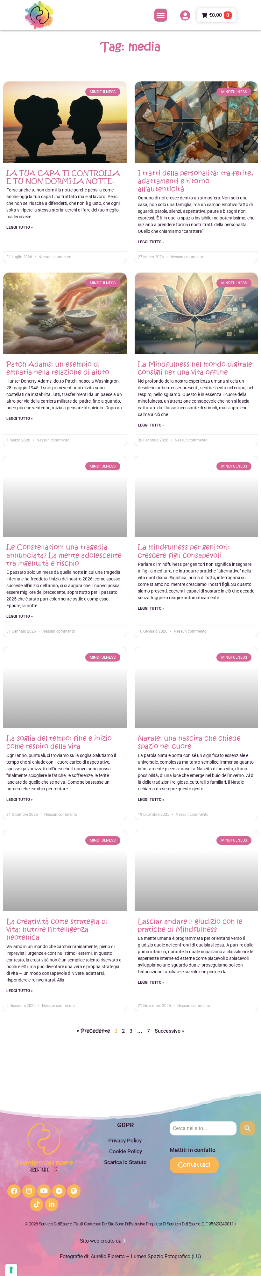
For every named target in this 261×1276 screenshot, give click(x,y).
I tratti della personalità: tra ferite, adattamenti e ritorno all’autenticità (195, 181)
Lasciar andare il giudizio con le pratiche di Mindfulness (190, 925)
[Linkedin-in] (51, 1204)
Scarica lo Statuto (125, 1162)
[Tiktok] (36, 1204)
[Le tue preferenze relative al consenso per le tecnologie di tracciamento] (11, 1270)
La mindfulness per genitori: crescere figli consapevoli (184, 551)
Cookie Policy (125, 1151)
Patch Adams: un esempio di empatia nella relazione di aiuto (57, 368)
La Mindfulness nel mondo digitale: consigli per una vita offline (196, 368)
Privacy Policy (125, 1140)
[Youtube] (44, 1191)
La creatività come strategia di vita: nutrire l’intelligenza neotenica (57, 929)
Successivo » (169, 1031)
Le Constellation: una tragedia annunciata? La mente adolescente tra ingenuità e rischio (64, 555)
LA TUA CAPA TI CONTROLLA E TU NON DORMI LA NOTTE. (63, 177)
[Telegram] (59, 1191)
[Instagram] (29, 1191)
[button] (160, 15)
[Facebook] (14, 1191)
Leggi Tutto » (19, 227)
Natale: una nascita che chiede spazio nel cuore (189, 742)
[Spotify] (74, 1191)
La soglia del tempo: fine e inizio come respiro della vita (59, 742)
